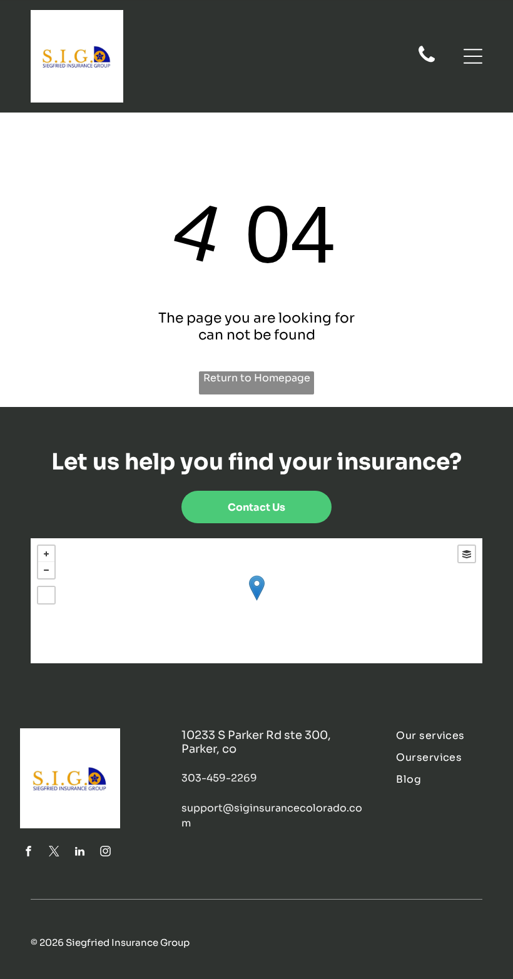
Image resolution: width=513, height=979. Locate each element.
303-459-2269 (219, 778)
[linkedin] (79, 853)
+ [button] (46, 554)
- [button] (46, 570)
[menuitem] (444, 735)
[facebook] (28, 853)
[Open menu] (473, 56)
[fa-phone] (427, 61)
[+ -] (256, 600)
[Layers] (467, 554)
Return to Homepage (256, 377)
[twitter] (54, 853)
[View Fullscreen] (46, 595)
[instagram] (105, 853)
